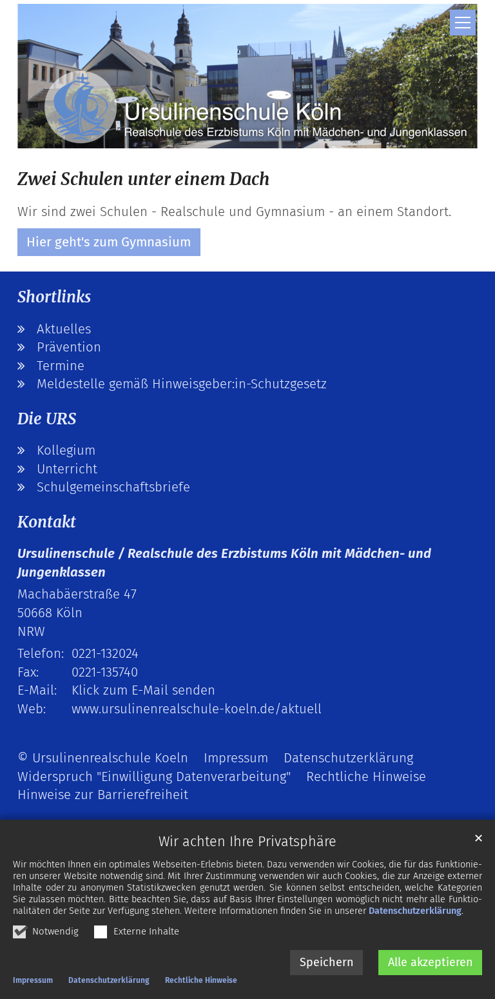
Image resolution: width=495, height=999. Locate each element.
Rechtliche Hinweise (201, 980)
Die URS (46, 419)
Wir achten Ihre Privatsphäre (247, 841)
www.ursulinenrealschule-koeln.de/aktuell (197, 709)
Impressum (33, 980)
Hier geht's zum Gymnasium (108, 242)
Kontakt (46, 522)
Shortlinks (54, 297)
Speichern (327, 962)
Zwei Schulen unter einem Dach (143, 179)
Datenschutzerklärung (415, 910)
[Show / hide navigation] (463, 22)
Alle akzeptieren (430, 962)
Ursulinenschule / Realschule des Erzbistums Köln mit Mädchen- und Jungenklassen (224, 563)
